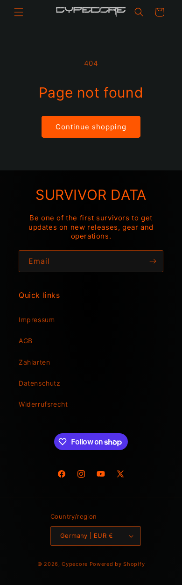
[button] (18, 12)
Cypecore (75, 564)
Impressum (37, 320)
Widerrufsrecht (43, 404)
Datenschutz (40, 383)
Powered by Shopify (117, 564)
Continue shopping (91, 126)
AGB (26, 341)
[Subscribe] (152, 261)
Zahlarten (34, 362)
